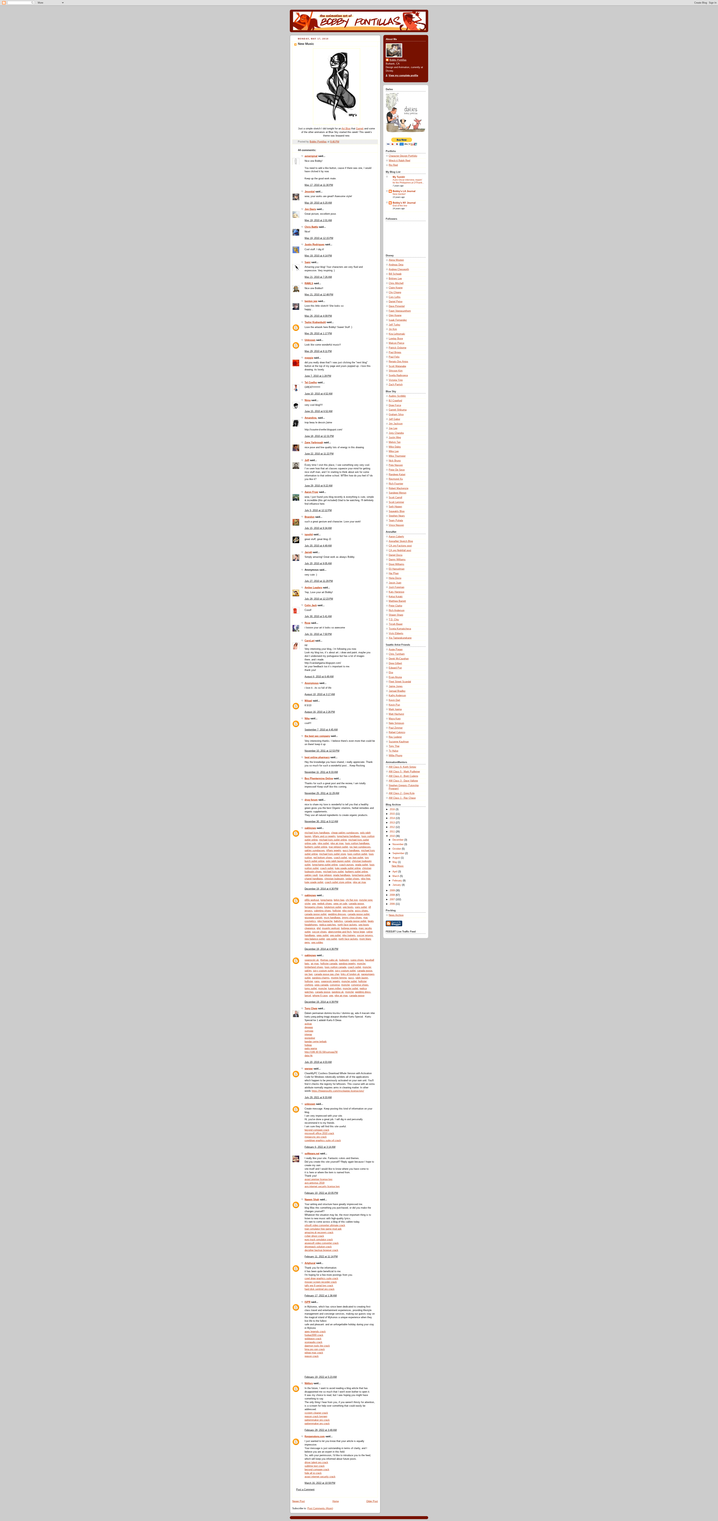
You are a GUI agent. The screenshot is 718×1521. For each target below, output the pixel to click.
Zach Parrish (396, 384)
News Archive (396, 915)
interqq (308, 1034)
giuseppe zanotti (313, 917)
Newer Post (298, 1501)
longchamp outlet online (325, 864)
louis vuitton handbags (357, 843)
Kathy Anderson (397, 695)
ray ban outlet (356, 857)
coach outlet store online (338, 882)
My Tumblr (399, 177)
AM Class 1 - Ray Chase (402, 798)
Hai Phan (394, 573)
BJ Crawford (395, 400)
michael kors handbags (317, 832)
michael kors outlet (333, 871)
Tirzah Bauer (396, 624)
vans (317, 981)
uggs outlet (323, 935)
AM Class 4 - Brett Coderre (403, 776)
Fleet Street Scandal (400, 681)
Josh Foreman (396, 587)
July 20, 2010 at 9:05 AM (318, 563)
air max (315, 963)
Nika (307, 718)
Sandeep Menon (397, 493)
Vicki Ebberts (396, 633)
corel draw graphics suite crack (321, 1278)
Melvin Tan (395, 442)
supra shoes (357, 960)
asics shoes (361, 910)
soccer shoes (319, 932)
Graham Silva (396, 414)
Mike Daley (395, 447)
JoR (307, 460)
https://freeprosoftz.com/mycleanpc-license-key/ (338, 1091)
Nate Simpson (396, 723)
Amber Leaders (313, 587)
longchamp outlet (361, 875)
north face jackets (347, 924)
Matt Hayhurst (396, 714)
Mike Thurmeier (397, 456)
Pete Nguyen (396, 465)
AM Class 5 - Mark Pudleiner (404, 771)
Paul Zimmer (396, 728)
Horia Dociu (395, 578)
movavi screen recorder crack (321, 1282)
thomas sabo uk (329, 960)
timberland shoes (314, 967)
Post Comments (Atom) (320, 1508)
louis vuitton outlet (357, 854)
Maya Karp (395, 718)
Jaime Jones (396, 686)
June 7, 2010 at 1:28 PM (318, 376)
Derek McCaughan (399, 658)
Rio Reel (393, 165)
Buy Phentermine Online (319, 778)
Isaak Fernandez (398, 320)
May (395, 862)
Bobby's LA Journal (404, 191)
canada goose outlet (315, 914)
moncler (361, 963)
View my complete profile (403, 75)
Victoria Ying (396, 380)
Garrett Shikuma (397, 410)
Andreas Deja (396, 264)
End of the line (400, 205)
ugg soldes (317, 942)
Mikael (308, 700)
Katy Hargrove (396, 592)
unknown (310, 1104)
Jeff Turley (394, 324)
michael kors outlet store (332, 854)
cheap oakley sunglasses (345, 832)
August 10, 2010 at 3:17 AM (320, 694)
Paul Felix (394, 357)
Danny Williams (397, 559)
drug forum (311, 800)
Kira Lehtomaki (397, 334)
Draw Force (395, 405)
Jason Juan (395, 582)
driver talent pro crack (316, 1462)
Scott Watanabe (397, 366)
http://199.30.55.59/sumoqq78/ (321, 1052)
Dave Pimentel (397, 306)
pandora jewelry (347, 963)
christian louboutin (334, 878)
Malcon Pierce (396, 343)
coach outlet (340, 857)
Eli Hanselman (396, 569)
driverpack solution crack (318, 1246)
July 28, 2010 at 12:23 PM (319, 599)
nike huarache (324, 921)
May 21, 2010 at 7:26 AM (318, 277)
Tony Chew (311, 1008)
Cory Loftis (395, 297)
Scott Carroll (395, 497)
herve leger (359, 932)
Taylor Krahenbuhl (315, 322)
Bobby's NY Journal (404, 203)
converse (335, 985)
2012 (393, 827)
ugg (314, 903)
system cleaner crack (316, 1413)
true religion (325, 875)
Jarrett (308, 552)
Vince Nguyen (396, 525)
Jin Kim (393, 329)
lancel (308, 995)
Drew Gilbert (395, 663)
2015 (393, 814)
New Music (398, 866)
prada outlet (361, 864)
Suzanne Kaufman (399, 741)
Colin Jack (311, 605)
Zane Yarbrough (314, 442)
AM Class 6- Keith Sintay (402, 767)
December (398, 840)
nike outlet (323, 843)
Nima (308, 400)
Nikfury (309, 1383)
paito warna (311, 1048)
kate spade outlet (314, 882)
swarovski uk (312, 960)
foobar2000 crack (314, 1335)
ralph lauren (361, 978)
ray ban (309, 974)
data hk (309, 1055)
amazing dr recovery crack (319, 1232)
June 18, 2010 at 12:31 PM (319, 436)
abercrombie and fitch (340, 932)
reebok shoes (324, 903)
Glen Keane (395, 315)
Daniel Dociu (395, 555)
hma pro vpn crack (315, 1349)
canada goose (356, 903)
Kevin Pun (394, 705)
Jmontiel (310, 191)
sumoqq (309, 1031)
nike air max (337, 843)
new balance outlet (315, 939)
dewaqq (309, 1027)
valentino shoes (322, 910)
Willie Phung (395, 755)
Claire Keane (396, 287)
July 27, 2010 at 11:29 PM (319, 581)
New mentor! (399, 194)
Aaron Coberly (396, 536)
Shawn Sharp (396, 615)
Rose (307, 623)
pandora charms (320, 978)
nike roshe (347, 910)
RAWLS (309, 283)
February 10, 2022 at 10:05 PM (321, 1193)
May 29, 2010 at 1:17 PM (318, 333)
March (396, 876)
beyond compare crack (317, 1130)
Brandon (309, 517)
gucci (351, 978)
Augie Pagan (396, 649)
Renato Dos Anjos (398, 361)
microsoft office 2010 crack (319, 1133)
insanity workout (331, 928)
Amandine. (311, 418)
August (396, 858)
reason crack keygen (316, 1416)
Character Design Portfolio (403, 156)
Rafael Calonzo (397, 732)
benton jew (311, 301)
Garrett (359, 128)
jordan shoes (352, 878)
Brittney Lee (395, 278)
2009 (393, 890)
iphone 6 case (320, 995)
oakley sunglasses (315, 850)
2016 (393, 809)
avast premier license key (318, 1179)
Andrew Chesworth (399, 269)
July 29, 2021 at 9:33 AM (318, 1097)
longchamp (326, 900)
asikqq (308, 1024)
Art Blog (346, 128)
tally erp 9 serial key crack (319, 1285)
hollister (336, 910)
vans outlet (361, 907)
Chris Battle (311, 227)
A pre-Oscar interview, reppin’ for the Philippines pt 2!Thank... (408, 181)
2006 (393, 904)
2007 (393, 899)
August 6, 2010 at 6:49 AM (319, 676)
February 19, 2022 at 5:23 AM (321, 1377)
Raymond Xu (396, 479)
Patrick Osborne (397, 347)
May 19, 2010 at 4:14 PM (318, 255)
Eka (391, 672)
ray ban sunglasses (360, 847)
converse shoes (359, 985)
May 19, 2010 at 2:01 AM (318, 220)
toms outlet (311, 988)
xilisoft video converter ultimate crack (325, 1225)
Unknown (310, 340)
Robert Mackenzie (398, 488)
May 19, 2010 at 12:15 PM (319, 238)
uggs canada (321, 985)
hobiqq (308, 1045)
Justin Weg (395, 437)
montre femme (339, 978)
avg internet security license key (322, 1186)
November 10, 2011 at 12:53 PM (322, 751)
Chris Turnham (397, 654)
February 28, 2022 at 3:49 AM (321, 1430)
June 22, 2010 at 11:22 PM (319, 453)
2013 (393, 822)
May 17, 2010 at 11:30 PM (319, 185)
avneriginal (311, 156)
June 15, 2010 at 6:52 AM (318, 411)
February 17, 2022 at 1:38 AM (321, 1295)
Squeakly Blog (396, 511)
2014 (393, 818)
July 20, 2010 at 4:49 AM (318, 545)
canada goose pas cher (326, 974)
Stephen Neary (397, 516)
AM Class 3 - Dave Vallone (403, 780)
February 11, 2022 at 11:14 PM (321, 1256)
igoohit (309, 534)
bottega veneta (349, 928)
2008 (393, 895)
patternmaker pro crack (317, 1420)
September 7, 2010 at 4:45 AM (321, 729)
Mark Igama (395, 709)
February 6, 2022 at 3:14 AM (320, 1147)
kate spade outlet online (348, 868)
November (398, 844)
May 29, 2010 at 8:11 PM (318, 351)
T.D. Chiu (394, 619)
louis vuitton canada (335, 967)
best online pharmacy (317, 757)
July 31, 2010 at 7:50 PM (318, 634)
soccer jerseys (365, 935)
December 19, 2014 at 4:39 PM (321, 1002)
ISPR (307, 1302)
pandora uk (338, 992)
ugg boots (348, 907)
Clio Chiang (395, 292)
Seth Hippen (395, 506)
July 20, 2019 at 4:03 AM (318, 1062)
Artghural (310, 1263)
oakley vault (311, 875)
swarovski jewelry (330, 981)
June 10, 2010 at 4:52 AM (318, 393)
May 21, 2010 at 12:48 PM (319, 294)
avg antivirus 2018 (314, 1183)
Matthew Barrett (397, 601)
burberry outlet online (316, 847)
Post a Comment (305, 1489)
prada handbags (341, 875)
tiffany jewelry (333, 850)
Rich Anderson (396, 610)
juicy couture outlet (323, 970)
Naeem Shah (312, 1199)
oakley (308, 970)
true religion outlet (338, 847)
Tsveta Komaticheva (400, 628)
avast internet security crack (320, 1476)
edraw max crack (314, 1352)
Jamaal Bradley (397, 691)
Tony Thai (394, 746)
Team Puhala (396, 520)
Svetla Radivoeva (398, 375)
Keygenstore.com (315, 1436)
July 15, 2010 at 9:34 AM (318, 528)
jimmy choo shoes (352, 917)
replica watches (327, 924)
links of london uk (350, 974)
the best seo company (317, 736)
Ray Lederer (395, 737)
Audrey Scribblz (397, 396)
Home (335, 1501)
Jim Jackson (396, 423)
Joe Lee (393, 428)
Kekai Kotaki (396, 596)
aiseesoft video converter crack (322, 1243)
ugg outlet (335, 935)
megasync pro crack (316, 1137)
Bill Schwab (395, 274)
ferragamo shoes (314, 907)
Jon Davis (310, 209)
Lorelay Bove (396, 338)
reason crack (312, 1356)
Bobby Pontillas (397, 60)
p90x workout (312, 900)
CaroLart (309, 640)
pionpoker (310, 1038)
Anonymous (312, 683)
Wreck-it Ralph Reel (399, 160)
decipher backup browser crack (321, 1250)
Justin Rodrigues (314, 244)
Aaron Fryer (311, 492)
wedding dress (363, 992)
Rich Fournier (396, 483)
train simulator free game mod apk (323, 1229)
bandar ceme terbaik (316, 1041)
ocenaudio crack (313, 1342)
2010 (393, 836)
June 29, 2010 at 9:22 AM (318, 485)
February (397, 880)
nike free (365, 878)
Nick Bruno (395, 460)
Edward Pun (395, 668)
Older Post (372, 1501)
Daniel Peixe (395, 301)
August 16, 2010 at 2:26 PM (320, 712)
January (397, 885)
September (398, 853)
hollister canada (328, 963)
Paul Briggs (395, 352)
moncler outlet (349, 981)
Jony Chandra (396, 433)
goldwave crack (313, 1338)
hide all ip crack (313, 1473)
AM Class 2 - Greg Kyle (402, 793)
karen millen (334, 988)
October (397, 849)
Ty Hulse (393, 751)
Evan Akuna (395, 677)
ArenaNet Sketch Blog (401, 541)
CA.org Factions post (400, 545)
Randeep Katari (397, 474)
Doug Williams (396, 564)
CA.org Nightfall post (400, 550)
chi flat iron (352, 900)
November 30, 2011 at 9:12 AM (321, 821)
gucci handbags (351, 850)
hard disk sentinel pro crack (320, 1289)
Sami (308, 262)
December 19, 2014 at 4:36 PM (321, 949)
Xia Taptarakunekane (400, 638)
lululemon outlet (332, 907)
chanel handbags (314, 878)
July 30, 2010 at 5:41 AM (318, 616)
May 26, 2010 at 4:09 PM (318, 316)
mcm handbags (332, 917)
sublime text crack (315, 1466)
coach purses (346, 864)
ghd (318, 928)
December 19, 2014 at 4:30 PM (321, 889)
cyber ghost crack (314, 1236)
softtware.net (312, 1153)
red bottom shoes (322, 857)
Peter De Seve (397, 470)
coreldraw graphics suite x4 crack (323, 1140)
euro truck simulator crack (319, 1239)
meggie (309, 358)
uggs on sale (340, 903)
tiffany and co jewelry (324, 836)
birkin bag (339, 900)
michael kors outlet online (333, 840)
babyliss (338, 921)
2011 (393, 831)
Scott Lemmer (396, 502)
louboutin (344, 960)
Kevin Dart (394, 700)
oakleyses (310, 828)
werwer (309, 1068)
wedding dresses (337, 914)
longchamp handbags (348, 836)
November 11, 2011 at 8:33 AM (321, 772)
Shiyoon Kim (396, 370)
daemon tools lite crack (317, 1346)
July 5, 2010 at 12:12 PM (318, 510)
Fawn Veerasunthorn (400, 311)
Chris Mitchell (396, 283)
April (395, 871)
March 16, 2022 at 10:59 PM (320, 1483)
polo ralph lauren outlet (338, 861)
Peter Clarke (395, 605)
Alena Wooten (396, 260)
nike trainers (348, 935)
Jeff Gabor (394, 419)
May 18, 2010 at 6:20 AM (318, 203)
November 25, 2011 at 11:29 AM (322, 793)
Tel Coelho (311, 382)
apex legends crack (315, 1331)
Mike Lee (394, 451)
